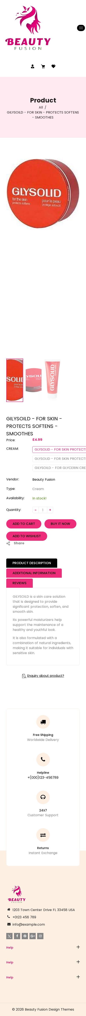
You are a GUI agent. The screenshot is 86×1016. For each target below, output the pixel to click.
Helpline (43, 773)
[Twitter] (9, 936)
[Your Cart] (43, 66)
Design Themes (61, 1009)
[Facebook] (17, 936)
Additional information (34, 573)
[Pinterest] (25, 936)
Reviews (20, 583)
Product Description (32, 563)
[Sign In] (32, 66)
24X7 (43, 810)
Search (12, 957)
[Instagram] (40, 936)
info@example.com (29, 924)
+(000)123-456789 (43, 777)
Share (19, 543)
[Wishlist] (53, 66)
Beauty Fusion (43, 479)
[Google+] (32, 936)
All (41, 107)
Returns (43, 848)
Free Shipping (43, 735)
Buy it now (60, 523)
